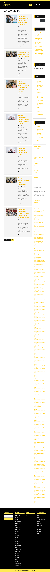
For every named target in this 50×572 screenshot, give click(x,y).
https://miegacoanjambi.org (39, 347)
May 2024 (39, 108)
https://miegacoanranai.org (39, 290)
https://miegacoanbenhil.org (39, 309)
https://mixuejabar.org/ (38, 262)
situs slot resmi (37, 179)
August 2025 (39, 89)
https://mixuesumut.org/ (38, 264)
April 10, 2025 (22, 26)
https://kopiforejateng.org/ (39, 210)
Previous (6, 239)
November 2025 (40, 85)
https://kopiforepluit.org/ (39, 242)
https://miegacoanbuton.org (39, 440)
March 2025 (39, 96)
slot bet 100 (36, 148)
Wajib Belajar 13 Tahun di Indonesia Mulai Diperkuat (39, 38)
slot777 (35, 172)
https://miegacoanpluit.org (39, 329)
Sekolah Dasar (40, 133)
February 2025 (40, 97)
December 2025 (18, 521)
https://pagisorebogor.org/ (39, 250)
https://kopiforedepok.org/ (39, 257)
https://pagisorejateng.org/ (39, 237)
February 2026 (40, 82)
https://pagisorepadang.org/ (39, 235)
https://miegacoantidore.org (39, 287)
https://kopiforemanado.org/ (39, 261)
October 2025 (39, 86)
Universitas (39, 138)
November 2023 (40, 114)
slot (37, 136)
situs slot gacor (37, 168)
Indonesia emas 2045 (41, 519)
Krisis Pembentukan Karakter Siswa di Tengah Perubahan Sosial (40, 48)
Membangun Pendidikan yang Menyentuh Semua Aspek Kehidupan (23, 20)
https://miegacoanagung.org (39, 285)
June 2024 (39, 107)
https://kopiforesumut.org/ (39, 211)
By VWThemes (31, 570)
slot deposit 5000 (37, 146)
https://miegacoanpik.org (39, 328)
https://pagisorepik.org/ (38, 222)
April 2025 (17, 537)
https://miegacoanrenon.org (39, 274)
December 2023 (40, 112)
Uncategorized (40, 137)
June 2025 (39, 92)
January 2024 (39, 111)
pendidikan (39, 132)
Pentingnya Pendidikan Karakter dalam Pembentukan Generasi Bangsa (23, 213)
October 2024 (39, 101)
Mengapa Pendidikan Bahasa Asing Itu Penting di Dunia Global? (23, 119)
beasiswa (38, 127)
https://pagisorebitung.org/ (39, 234)
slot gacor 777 (37, 202)
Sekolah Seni (39, 134)
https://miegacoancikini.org (39, 310)
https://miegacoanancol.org (39, 490)
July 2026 (39, 81)
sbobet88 (36, 185)
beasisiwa (39, 126)
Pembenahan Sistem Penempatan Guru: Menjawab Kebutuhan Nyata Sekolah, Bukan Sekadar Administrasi (39, 53)
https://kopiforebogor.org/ (39, 260)
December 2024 (40, 100)
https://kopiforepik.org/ (38, 241)
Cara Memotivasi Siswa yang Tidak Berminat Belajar (23, 54)
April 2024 (39, 110)
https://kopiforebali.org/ (38, 258)
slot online (36, 177)
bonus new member (38, 165)
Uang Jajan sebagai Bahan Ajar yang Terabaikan (38, 34)
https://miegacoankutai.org (39, 464)
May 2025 (39, 93)
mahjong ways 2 (37, 154)
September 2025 (40, 88)
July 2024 (17, 553)
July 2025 (39, 90)
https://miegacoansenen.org (39, 302)
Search (37, 16)
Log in (27, 515)
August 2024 (39, 104)
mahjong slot (36, 170)
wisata (38, 140)
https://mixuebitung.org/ (38, 215)
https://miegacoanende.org (39, 284)
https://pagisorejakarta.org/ (39, 226)
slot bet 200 (36, 163)
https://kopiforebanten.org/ (39, 208)
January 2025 (39, 99)
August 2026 (39, 79)
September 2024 (40, 103)
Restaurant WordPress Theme (21, 570)
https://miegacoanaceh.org (39, 288)
